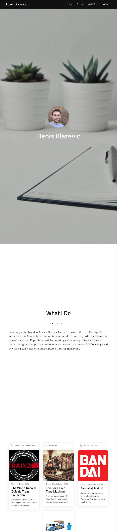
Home (69, 4)
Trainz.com (73, 349)
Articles (92, 4)
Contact (106, 4)
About (80, 4)
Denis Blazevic (16, 4)
